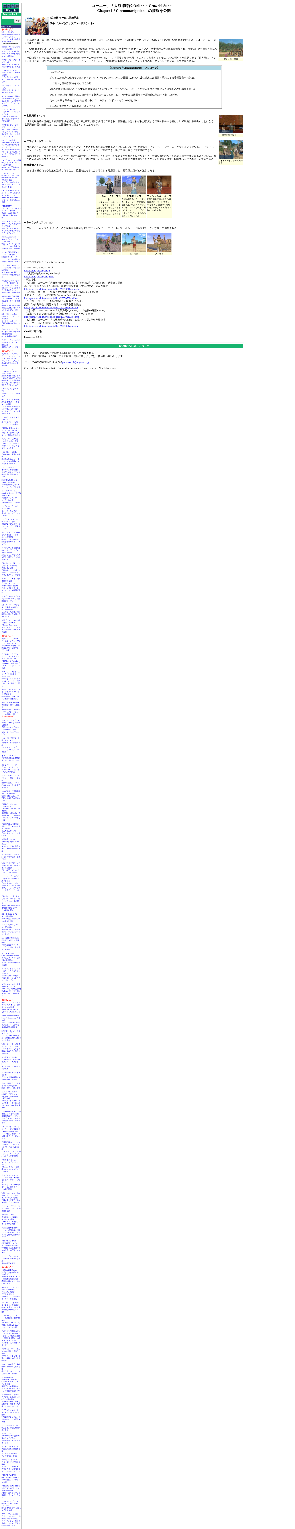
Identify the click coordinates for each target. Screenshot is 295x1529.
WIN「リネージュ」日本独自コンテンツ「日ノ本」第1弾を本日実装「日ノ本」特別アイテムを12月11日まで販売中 (11, 1197)
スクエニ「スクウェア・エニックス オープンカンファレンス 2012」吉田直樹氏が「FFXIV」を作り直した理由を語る (11, 1007)
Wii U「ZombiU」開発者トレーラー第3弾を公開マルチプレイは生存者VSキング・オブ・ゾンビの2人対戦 (11, 100)
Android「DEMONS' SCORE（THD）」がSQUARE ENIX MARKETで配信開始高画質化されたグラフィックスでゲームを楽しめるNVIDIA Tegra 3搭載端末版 (11, 1099)
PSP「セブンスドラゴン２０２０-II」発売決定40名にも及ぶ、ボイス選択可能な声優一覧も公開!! (11, 1307)
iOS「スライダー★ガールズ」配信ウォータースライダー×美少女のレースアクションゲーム (11, 510)
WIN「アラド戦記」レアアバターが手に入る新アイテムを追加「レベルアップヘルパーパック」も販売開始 (11, 867)
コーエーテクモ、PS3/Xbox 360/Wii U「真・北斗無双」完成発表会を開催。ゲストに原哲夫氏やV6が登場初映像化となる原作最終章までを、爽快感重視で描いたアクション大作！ (11, 377)
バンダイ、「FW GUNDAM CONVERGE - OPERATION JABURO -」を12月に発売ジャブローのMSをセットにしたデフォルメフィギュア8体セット (11, 180)
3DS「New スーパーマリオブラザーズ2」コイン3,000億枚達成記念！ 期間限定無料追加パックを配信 (11, 1035)
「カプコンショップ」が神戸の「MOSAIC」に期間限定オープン (11, 598)
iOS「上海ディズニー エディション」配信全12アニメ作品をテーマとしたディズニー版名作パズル (11, 523)
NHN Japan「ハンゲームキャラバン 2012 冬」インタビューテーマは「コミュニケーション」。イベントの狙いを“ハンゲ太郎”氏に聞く (11, 679)
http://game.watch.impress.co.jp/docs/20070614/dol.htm (51, 326)
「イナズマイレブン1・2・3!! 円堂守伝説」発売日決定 (11, 857)
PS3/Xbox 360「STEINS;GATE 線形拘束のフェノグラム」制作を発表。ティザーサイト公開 (11, 1438)
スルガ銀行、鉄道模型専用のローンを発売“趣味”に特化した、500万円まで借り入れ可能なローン (11, 795)
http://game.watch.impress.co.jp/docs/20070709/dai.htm (51, 298)
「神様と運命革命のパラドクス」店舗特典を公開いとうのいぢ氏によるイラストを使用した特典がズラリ (11, 1232)
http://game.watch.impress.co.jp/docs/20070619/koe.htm (51, 316)
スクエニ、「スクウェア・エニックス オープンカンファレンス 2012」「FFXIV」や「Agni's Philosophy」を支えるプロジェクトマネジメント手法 (11, 661)
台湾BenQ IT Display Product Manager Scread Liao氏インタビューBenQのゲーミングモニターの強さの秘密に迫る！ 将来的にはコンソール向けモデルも (12, 1276)
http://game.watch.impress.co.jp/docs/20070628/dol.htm (51, 307)
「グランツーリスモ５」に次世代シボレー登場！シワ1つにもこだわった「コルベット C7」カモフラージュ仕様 (11, 443)
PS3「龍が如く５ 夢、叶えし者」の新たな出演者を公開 (11, 1428)
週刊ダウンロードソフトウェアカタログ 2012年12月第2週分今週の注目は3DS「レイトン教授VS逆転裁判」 (11, 694)
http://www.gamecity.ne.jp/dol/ (39, 276)
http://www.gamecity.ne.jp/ (37, 270)
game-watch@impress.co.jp (75, 362)
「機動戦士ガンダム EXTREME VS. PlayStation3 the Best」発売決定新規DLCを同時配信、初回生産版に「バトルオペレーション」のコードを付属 (11, 812)
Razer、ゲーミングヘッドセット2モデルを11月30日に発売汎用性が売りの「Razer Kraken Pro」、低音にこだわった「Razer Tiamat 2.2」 (11, 727)
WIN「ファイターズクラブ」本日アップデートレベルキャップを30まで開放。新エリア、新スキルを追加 (11, 1048)
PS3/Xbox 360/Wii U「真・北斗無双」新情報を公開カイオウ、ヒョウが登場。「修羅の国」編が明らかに (11, 76)
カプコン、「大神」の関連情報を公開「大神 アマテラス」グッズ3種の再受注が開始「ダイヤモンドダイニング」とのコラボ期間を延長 (11, 585)
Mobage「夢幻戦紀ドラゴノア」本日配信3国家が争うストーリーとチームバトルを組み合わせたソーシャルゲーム (11, 256)
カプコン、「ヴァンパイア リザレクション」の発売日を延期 (11, 1208)
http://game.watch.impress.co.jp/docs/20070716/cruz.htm (51, 289)
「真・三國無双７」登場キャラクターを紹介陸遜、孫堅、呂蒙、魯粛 (11, 1085)
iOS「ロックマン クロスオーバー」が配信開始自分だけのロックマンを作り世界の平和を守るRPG (11, 471)
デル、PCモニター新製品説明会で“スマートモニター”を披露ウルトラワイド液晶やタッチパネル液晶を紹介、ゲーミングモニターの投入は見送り (11, 406)
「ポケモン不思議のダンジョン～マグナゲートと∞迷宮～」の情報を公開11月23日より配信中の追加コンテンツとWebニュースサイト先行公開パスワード (11, 1338)
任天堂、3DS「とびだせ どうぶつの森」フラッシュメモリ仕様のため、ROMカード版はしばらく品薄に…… (11, 51)
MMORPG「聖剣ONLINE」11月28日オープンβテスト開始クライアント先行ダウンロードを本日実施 (11, 1219)
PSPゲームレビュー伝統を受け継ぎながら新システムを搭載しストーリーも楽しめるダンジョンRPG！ (11, 36)
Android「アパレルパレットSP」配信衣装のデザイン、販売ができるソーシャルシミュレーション (11, 929)
